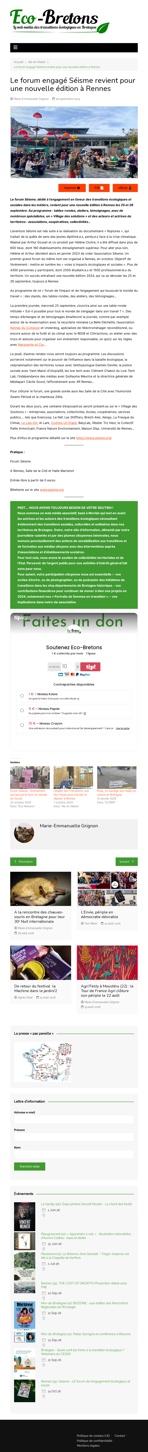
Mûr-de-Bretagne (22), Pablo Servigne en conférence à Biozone (86, 1334)
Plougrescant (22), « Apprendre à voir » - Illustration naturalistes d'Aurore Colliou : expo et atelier (86, 1236)
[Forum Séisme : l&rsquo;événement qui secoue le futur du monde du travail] (30, 777)
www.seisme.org (52, 490)
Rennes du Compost (25, 328)
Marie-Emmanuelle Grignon (31, 98)
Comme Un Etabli (64, 423)
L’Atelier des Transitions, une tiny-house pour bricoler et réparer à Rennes (71, 794)
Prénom (19, 1130)
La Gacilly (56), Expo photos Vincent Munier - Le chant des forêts (86, 1204)
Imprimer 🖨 (72, 187)
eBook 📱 (125, 187)
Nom (17, 1147)
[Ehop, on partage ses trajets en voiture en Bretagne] (116, 777)
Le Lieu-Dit (29, 423)
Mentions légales (88, 1445)
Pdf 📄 (99, 187)
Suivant (124, 861)
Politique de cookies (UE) (93, 1435)
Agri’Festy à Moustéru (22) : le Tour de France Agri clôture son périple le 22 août (107, 991)
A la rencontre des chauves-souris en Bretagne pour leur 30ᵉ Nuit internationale (39, 917)
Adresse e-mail (24, 1112)
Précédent (26, 861)
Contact (120, 1435)
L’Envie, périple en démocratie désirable (99, 914)
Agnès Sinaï (25, 997)
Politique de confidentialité (94, 1440)
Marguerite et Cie (31, 345)
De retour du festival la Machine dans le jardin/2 (35, 988)
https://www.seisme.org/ (94, 438)
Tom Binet (91, 923)
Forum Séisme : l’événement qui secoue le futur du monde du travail (28, 794)
